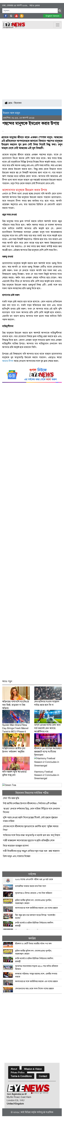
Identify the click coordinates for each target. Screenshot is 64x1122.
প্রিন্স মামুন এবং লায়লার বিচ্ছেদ (16, 856)
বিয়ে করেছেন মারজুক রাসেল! (16, 845)
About (14, 1069)
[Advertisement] (32, 62)
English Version (52, 16)
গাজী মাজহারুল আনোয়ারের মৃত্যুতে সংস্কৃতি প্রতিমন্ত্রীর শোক (28, 840)
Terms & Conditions (21, 1076)
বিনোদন (18, 103)
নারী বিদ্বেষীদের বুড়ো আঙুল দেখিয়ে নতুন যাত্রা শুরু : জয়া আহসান (31, 850)
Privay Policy (18, 1072)
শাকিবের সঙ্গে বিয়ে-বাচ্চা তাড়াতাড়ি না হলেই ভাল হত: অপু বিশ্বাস (31, 835)
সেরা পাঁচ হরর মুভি (11, 798)
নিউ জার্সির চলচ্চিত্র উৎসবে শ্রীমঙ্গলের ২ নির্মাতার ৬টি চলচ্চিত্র (30, 803)
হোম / (11, 103)
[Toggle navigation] (57, 25)
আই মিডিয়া (26, 1112)
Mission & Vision (33, 1069)
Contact (43, 1076)
